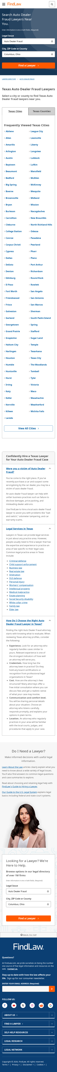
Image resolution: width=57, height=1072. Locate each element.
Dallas (9, 258)
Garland (10, 318)
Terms (5, 1064)
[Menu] (3, 4)
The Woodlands (39, 364)
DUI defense (15, 578)
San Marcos (37, 304)
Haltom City (12, 344)
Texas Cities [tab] (15, 111)
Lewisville (36, 138)
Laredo (9, 418)
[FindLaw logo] (15, 4)
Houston (10, 358)
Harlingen (11, 351)
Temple (34, 344)
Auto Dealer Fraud (27, 79)
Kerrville (10, 404)
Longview (36, 151)
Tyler (33, 378)
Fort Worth (11, 291)
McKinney (36, 184)
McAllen (35, 178)
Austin (9, 158)
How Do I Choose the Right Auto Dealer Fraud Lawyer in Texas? (25, 622)
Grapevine (11, 338)
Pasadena (36, 238)
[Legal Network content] (52, 1050)
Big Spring (11, 184)
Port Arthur (37, 264)
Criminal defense (17, 560)
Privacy (15, 1064)
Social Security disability (21, 599)
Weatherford (37, 404)
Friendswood (12, 298)
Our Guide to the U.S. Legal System (19, 792)
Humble (10, 364)
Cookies (40, 1064)
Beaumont (11, 171)
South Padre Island (41, 318)
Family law (14, 606)
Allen (8, 138)
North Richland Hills (41, 224)
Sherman (35, 311)
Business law (15, 567)
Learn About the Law (12, 767)
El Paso (9, 284)
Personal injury (16, 581)
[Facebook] (4, 1005)
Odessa (34, 231)
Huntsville (11, 371)
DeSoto (9, 264)
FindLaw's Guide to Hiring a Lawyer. (19, 786)
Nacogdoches (38, 211)
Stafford (35, 331)
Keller (9, 398)
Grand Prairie (13, 331)
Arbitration (14, 574)
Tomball (35, 371)
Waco (33, 391)
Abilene (10, 131)
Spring (34, 324)
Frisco (9, 304)
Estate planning (17, 595)
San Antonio (37, 298)
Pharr (34, 251)
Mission (35, 204)
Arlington (11, 151)
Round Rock (37, 278)
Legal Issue (8, 35)
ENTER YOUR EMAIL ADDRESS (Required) (20, 983)
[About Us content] (52, 1015)
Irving (9, 384)
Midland (35, 198)
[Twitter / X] (23, 1005)
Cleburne (10, 224)
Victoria (35, 384)
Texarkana (36, 351)
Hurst (9, 378)
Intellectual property (19, 588)
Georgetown (12, 324)
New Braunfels (38, 218)
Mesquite (35, 191)
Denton (10, 271)
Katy (8, 391)
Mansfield (36, 171)
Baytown (10, 164)
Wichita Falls (37, 411)
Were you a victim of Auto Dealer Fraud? (25, 470)
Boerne (9, 191)
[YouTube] (13, 1005)
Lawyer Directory (9, 79)
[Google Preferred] (50, 1005)
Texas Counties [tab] (42, 111)
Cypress (10, 251)
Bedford (10, 178)
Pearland (35, 244)
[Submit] (52, 989)
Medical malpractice (19, 592)
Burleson (10, 211)
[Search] (52, 4)
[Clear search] (48, 891)
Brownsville (12, 198)
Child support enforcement (23, 564)
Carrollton (11, 218)
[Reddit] (41, 1005)
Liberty (34, 144)
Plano (34, 258)
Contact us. (12, 969)
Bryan (9, 204)
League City (37, 131)
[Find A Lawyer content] (52, 1024)
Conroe (9, 238)
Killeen (9, 411)
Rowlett (35, 284)
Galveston (11, 311)
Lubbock (35, 158)
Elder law (13, 609)
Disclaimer (28, 1064)
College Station (14, 231)
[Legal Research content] (52, 1041)
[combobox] (28, 41)
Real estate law (16, 571)
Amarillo (10, 144)
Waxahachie (37, 398)
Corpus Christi (13, 244)
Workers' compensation (21, 585)
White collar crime (18, 602)
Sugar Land (37, 338)
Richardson (37, 271)
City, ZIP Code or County (14, 48)
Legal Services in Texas (19, 528)
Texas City (36, 358)
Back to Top (30, 935)
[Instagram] (32, 1005)
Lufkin (34, 164)
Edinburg (10, 278)
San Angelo (37, 291)
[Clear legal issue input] (52, 41)
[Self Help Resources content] (52, 1032)
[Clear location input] (52, 54)
